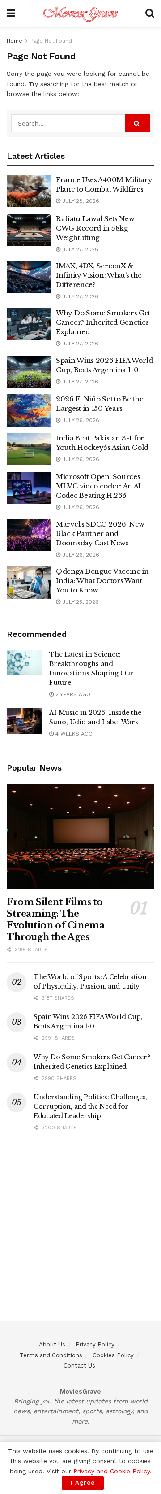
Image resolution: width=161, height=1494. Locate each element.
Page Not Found (51, 41)
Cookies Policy (113, 1355)
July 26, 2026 (79, 420)
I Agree (83, 1482)
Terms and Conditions (51, 1355)
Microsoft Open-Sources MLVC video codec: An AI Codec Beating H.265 (98, 486)
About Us (52, 1344)
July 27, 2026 (79, 249)
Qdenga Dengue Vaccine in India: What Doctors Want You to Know (102, 580)
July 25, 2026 (79, 602)
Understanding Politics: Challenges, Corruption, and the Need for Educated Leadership (90, 1106)
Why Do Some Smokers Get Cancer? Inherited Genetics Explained (103, 322)
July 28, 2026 (79, 201)
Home (14, 41)
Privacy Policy (95, 1344)
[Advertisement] (80, 1240)
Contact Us (79, 1365)
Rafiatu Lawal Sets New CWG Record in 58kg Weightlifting (95, 228)
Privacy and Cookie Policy (111, 1471)
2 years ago (72, 694)
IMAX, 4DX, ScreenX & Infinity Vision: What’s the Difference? (99, 275)
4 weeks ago (73, 734)
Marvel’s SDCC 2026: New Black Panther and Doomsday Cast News (100, 533)
